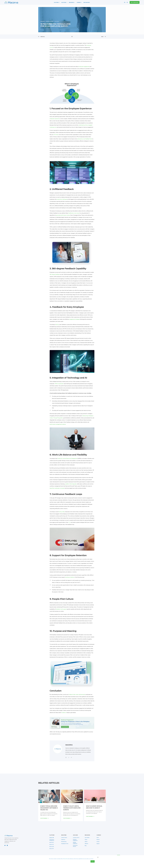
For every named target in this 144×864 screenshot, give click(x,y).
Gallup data (61, 511)
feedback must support (61, 609)
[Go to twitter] (71, 757)
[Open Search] (127, 2)
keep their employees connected (57, 488)
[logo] (8, 835)
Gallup (57, 324)
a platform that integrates (70, 484)
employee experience (55, 118)
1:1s (69, 522)
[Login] (124, 2)
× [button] (98, 857)
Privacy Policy (66, 858)
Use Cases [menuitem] (75, 835)
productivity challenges (61, 199)
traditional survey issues (73, 213)
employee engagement (84, 66)
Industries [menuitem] (63, 835)
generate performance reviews (63, 215)
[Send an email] (66, 757)
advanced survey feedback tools (84, 139)
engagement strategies (74, 319)
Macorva (42, 21)
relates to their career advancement (77, 694)
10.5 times (56, 134)
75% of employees (59, 383)
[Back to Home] (11, 2)
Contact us (64, 712)
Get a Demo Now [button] (134, 2)
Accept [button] (92, 861)
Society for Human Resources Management (67, 458)
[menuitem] (57, 2)
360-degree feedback (55, 274)
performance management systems (58, 424)
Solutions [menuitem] (63, 2)
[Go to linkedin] (68, 757)
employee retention (69, 577)
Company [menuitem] (79, 2)
